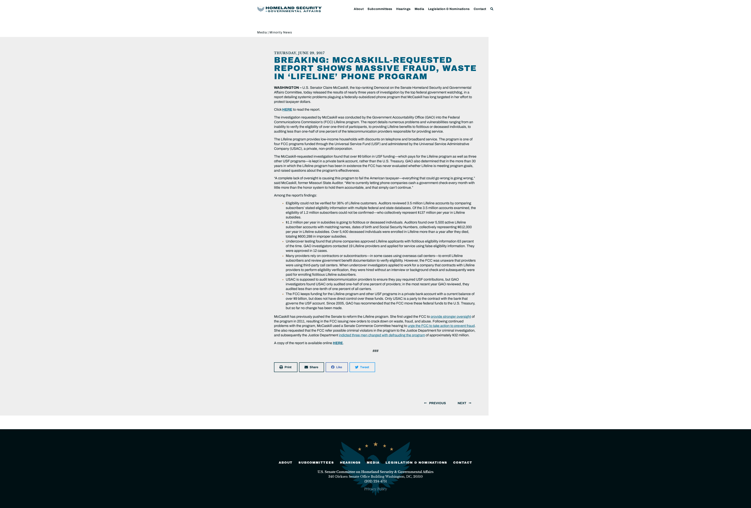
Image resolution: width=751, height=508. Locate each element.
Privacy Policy (375, 489)
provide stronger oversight (451, 317)
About (359, 9)
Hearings (403, 9)
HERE (287, 109)
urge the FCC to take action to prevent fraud (441, 326)
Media (419, 9)
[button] (492, 9)
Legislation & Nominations (449, 9)
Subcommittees (379, 9)
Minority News (280, 32)
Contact (480, 9)
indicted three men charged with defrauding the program (382, 335)
